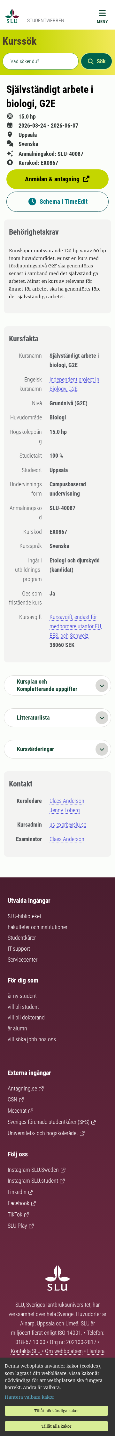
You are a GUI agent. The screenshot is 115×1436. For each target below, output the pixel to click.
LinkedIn (17, 1192)
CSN (12, 1099)
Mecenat (17, 1110)
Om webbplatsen (64, 1351)
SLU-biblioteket (24, 916)
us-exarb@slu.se (68, 824)
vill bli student (23, 1006)
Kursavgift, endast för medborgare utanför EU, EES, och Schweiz (76, 626)
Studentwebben (45, 20)
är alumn (17, 1028)
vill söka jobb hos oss (32, 1039)
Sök (101, 61)
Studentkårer (22, 937)
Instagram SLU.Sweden (33, 1169)
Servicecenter (22, 959)
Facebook (18, 1203)
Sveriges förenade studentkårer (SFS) (48, 1121)
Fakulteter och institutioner (37, 927)
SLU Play (17, 1225)
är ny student (22, 995)
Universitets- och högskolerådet (43, 1133)
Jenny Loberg (65, 810)
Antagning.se (22, 1088)
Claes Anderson (67, 800)
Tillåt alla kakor (56, 1426)
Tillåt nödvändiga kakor (56, 1410)
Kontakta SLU (26, 1351)
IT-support (19, 948)
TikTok (15, 1214)
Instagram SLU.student (33, 1180)
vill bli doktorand (26, 1017)
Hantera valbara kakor (29, 1397)
